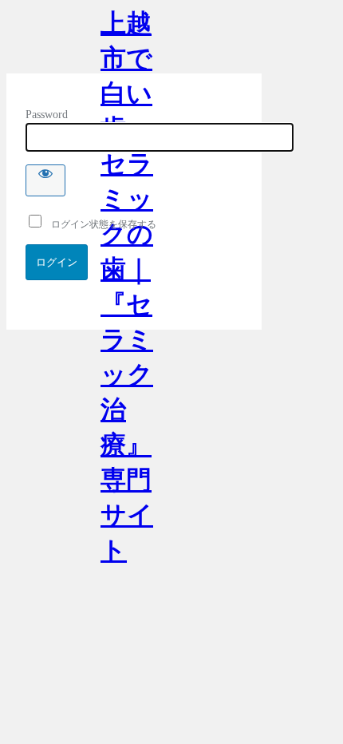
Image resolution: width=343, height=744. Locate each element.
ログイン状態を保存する (100, 224)
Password (47, 115)
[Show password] (45, 180)
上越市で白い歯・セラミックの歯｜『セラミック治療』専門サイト (127, 41)
